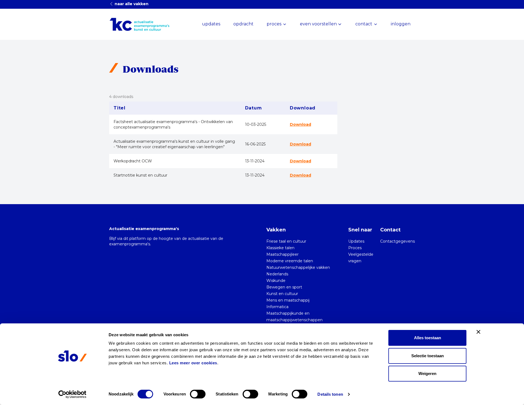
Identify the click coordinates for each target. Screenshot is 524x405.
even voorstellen (318, 23)
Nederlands (277, 274)
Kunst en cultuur (282, 293)
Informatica (277, 306)
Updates (356, 241)
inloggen (400, 23)
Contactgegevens (397, 241)
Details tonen (330, 394)
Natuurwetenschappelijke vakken (298, 267)
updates (211, 23)
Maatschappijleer (282, 254)
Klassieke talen (280, 247)
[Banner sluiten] (478, 332)
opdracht (243, 23)
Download (300, 124)
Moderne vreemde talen (289, 260)
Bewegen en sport (284, 287)
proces (274, 23)
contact (363, 23)
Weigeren (427, 373)
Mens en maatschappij (287, 300)
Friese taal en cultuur (286, 241)
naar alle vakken (131, 3)
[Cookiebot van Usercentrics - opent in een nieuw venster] (72, 394)
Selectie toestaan (427, 355)
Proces (355, 247)
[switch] (198, 394)
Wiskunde (275, 280)
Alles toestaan (427, 337)
